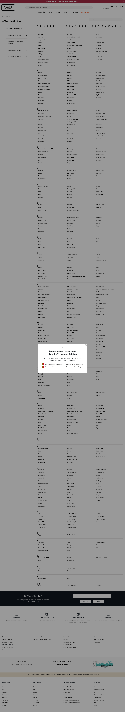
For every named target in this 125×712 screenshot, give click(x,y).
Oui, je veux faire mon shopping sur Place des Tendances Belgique (64, 364)
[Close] (86, 344)
